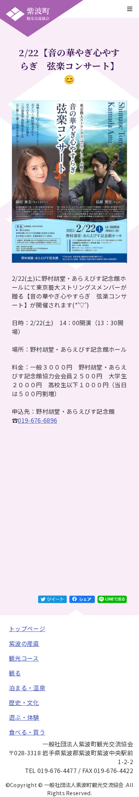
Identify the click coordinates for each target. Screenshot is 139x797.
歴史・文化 (24, 702)
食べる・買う (27, 732)
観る (15, 672)
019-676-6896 (37, 420)
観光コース (24, 658)
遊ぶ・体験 (24, 717)
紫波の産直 (24, 643)
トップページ (27, 628)
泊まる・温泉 (27, 687)
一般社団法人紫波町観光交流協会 (28, 14)
